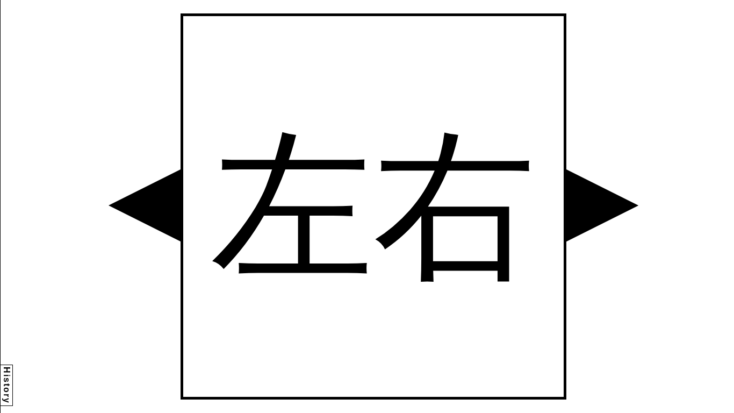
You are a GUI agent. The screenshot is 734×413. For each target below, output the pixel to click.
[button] (145, 205)
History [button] (6, 385)
